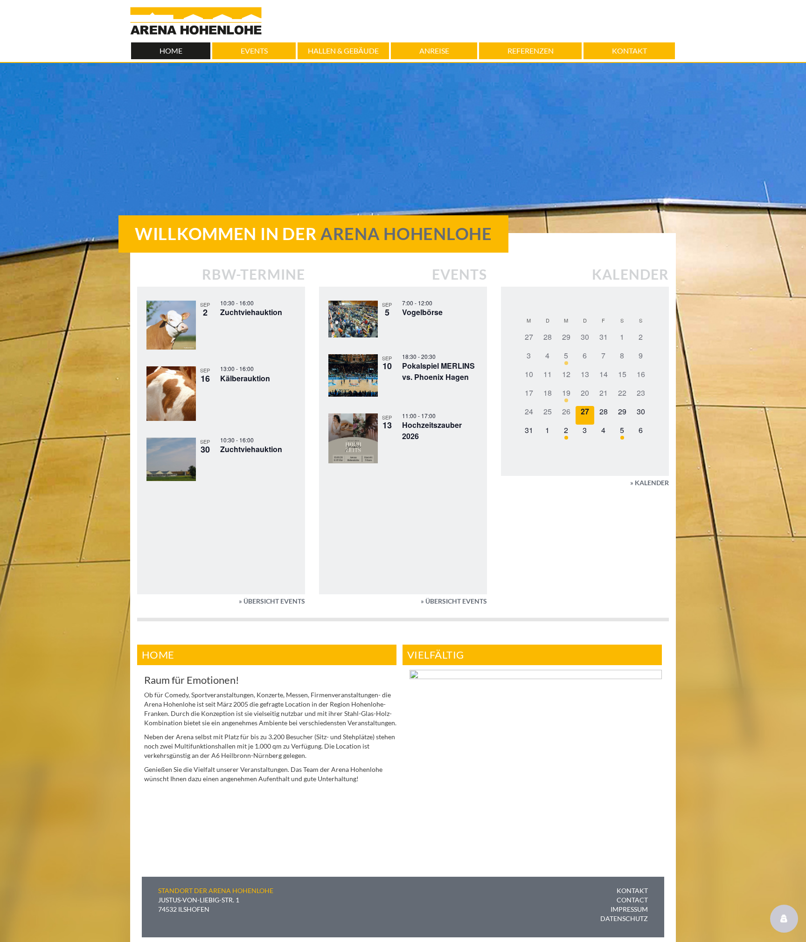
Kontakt (629, 50)
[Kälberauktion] (171, 393)
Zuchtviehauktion (251, 312)
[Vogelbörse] (353, 319)
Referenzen (530, 50)
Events (254, 50)
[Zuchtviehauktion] (171, 325)
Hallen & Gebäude (343, 50)
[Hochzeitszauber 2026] (353, 438)
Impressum (629, 909)
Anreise (434, 50)
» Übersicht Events (272, 601)
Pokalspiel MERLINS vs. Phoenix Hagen (438, 371)
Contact (632, 900)
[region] (536, 754)
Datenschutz (624, 918)
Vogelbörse (422, 312)
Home (171, 50)
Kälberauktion (245, 378)
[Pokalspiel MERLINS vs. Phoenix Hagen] (353, 375)
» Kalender (649, 483)
